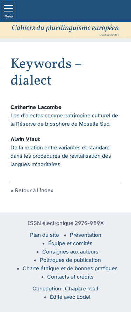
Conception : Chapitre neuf (65, 289)
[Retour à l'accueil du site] (65, 30)
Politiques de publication (70, 260)
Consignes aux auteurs (70, 252)
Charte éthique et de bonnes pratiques (70, 269)
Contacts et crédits (70, 277)
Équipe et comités (70, 244)
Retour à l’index (34, 191)
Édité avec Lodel (70, 297)
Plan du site (44, 235)
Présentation (85, 235)
